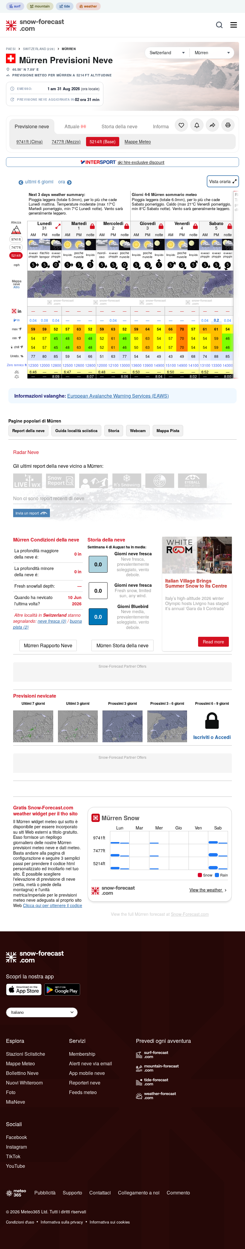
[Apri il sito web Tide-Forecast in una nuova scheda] (65, 6)
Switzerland (39, 49)
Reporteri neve (84, 1082)
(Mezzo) (66, 141)
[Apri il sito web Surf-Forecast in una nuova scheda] (15, 6)
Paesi (11, 49)
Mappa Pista (168, 430)
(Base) (103, 141)
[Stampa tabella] (228, 125)
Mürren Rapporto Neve (48, 645)
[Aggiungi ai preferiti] (181, 125)
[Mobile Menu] (233, 24)
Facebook (16, 1137)
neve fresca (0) (52, 621)
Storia (113, 430)
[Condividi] (212, 125)
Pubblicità (45, 1192)
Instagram (16, 1146)
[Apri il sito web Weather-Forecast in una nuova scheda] (88, 6)
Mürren (69, 49)
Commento (178, 1192)
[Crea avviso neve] (196, 125)
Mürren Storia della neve (122, 645)
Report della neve (28, 430)
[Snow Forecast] (33, 25)
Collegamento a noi (139, 1192)
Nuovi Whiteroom (24, 1082)
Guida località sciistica (76, 430)
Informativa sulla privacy (62, 1222)
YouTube (15, 1165)
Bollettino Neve (22, 1073)
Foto (11, 1092)
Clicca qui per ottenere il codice (52, 905)
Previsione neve (32, 126)
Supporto (72, 1192)
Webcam (138, 430)
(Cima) (29, 141)
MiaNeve (15, 1101)
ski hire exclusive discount (141, 162)
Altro (16, 287)
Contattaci (100, 1192)
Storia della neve (119, 126)
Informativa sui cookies (110, 1222)
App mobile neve (87, 1073)
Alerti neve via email (90, 1063)
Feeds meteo (83, 1092)
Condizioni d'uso (20, 1222)
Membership (82, 1053)
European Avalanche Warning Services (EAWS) (118, 395)
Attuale (72, 126)
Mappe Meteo (138, 141)
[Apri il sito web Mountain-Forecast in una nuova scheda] (40, 6)
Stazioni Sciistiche (25, 1053)
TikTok (13, 1156)
